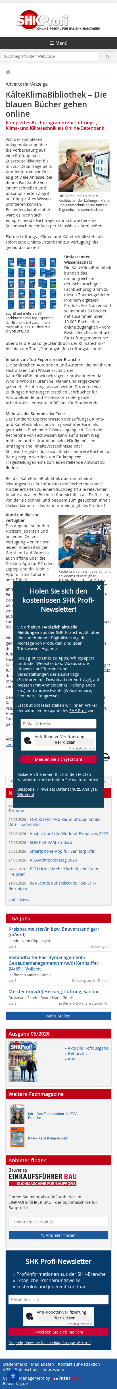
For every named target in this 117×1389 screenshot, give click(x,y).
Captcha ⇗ (81, 748)
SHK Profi (78, 710)
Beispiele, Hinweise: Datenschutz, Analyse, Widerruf (57, 791)
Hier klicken (64, 742)
